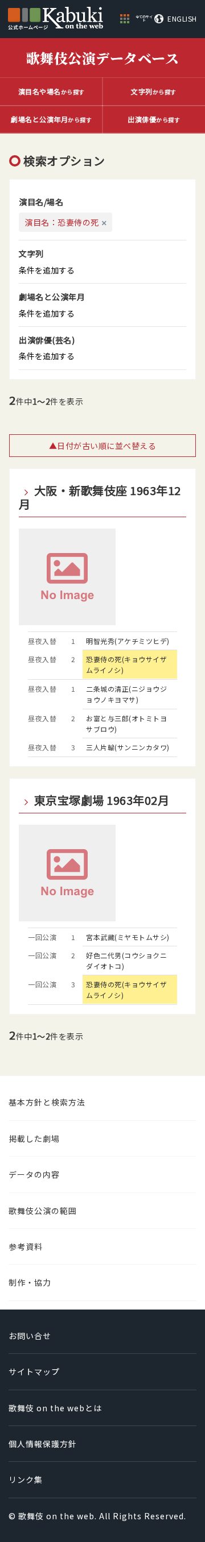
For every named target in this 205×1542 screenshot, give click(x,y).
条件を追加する (47, 270)
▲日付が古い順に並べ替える (103, 445)
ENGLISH (182, 18)
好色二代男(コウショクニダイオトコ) (126, 960)
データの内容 (34, 1174)
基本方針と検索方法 (47, 1102)
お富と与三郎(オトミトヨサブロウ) (126, 723)
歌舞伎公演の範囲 (43, 1210)
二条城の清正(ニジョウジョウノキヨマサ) (126, 694)
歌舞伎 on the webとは (55, 1408)
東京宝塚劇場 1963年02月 (101, 800)
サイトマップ (34, 1371)
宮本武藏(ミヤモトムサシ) (128, 937)
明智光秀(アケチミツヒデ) (128, 641)
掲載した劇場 (34, 1138)
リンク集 (26, 1479)
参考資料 (26, 1246)
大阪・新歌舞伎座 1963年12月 (100, 497)
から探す (51, 91)
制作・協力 (30, 1282)
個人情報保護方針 (43, 1443)
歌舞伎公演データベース (102, 58)
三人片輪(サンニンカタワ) (128, 747)
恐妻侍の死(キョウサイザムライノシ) (126, 664)
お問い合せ (30, 1335)
